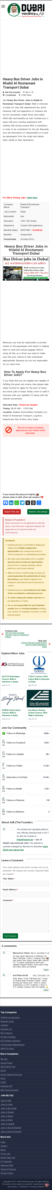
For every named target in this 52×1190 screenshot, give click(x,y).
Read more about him (13, 850)
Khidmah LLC (6, 1029)
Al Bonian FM (6, 1086)
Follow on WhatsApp (28, 733)
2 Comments (11, 95)
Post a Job (5, 1154)
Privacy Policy (7, 1173)
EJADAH (4, 1025)
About (3, 1150)
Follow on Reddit (28, 789)
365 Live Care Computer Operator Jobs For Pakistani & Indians (17, 634)
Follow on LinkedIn (28, 754)
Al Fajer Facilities (8, 1037)
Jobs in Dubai (7, 1104)
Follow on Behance (28, 812)
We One (4, 1059)
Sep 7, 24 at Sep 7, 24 (41, 975)
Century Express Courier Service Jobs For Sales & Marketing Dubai (34, 644)
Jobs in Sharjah (7, 1112)
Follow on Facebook (28, 743)
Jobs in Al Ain (7, 1120)
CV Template (6, 1161)
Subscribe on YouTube (28, 777)
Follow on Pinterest (28, 800)
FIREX (3, 1082)
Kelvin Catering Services (11, 1074)
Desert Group (6, 1063)
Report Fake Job (8, 1157)
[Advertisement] (26, 49)
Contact (4, 1146)
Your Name (9, 879)
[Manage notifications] (47, 1185)
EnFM (3, 1071)
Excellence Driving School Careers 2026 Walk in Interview (37, 713)
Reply (46, 970)
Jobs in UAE (6, 1100)
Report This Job (12, 512)
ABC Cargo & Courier (10, 1090)
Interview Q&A (7, 1165)
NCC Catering (6, 1033)
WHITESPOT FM (8, 1067)
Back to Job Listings (38, 512)
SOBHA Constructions (10, 1017)
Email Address (10, 889)
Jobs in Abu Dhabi (9, 1108)
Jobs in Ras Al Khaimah (11, 1128)
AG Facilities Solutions (10, 1041)
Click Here (32, 197)
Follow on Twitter (28, 766)
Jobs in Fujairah (7, 1124)
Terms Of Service (8, 1169)
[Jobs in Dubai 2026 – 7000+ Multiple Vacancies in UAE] (26, 10)
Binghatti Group (7, 1021)
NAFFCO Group (7, 1048)
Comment (8, 900)
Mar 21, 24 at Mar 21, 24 (40, 953)
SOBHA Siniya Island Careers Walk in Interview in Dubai (11, 713)
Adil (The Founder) (13, 92)
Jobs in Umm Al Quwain (11, 1131)
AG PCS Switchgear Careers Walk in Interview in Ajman (11, 679)
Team (3, 1142)
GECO (3, 1078)
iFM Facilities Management (12, 1045)
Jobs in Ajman (7, 1116)
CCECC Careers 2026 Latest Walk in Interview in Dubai (38, 679)
